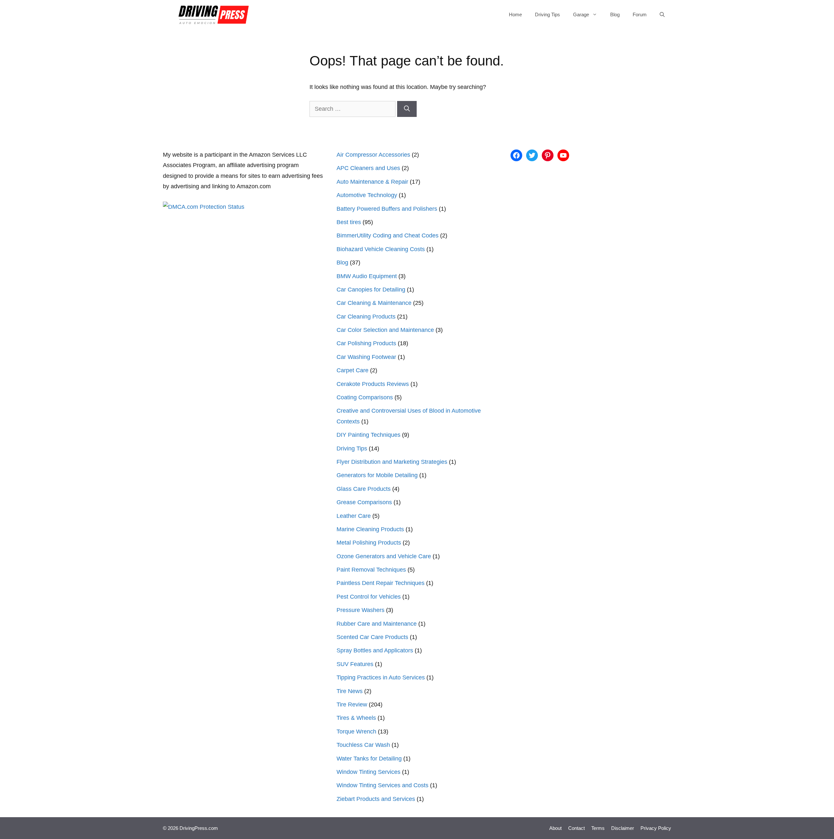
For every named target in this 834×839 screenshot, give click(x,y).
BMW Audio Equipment (367, 276)
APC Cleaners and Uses (368, 168)
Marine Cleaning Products (370, 529)
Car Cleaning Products (366, 316)
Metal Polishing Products (369, 542)
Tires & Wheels (356, 718)
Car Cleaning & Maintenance (374, 303)
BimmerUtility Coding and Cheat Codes (388, 235)
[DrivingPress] (213, 14)
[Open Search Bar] (662, 14)
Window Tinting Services (368, 772)
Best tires (349, 222)
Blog (615, 14)
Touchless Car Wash (363, 745)
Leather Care (354, 516)
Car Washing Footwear (366, 357)
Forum (640, 14)
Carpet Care (352, 370)
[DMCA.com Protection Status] (203, 207)
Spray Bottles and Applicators (375, 650)
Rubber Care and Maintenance (377, 623)
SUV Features (355, 664)
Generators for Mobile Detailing (377, 475)
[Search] (407, 109)
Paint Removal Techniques (371, 569)
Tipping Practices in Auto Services (381, 677)
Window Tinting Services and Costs (382, 785)
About (555, 828)
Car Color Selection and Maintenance (385, 330)
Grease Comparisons (364, 502)
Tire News (350, 691)
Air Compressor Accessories (373, 154)
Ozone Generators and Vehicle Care (384, 556)
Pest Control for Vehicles (369, 596)
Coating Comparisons (365, 397)
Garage (581, 14)
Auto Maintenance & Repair (372, 181)
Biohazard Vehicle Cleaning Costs (381, 249)
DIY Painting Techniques (368, 435)
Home (515, 14)
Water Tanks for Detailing (369, 758)
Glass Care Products (364, 489)
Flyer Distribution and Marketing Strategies (392, 462)
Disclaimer (622, 828)
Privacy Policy (655, 828)
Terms (598, 828)
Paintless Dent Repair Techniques (380, 583)
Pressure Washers (360, 610)
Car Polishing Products (366, 343)
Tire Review (352, 704)
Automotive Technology (367, 195)
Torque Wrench (356, 731)
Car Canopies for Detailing (371, 289)
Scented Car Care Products (372, 637)
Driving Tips (547, 14)
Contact (576, 828)
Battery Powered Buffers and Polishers (387, 209)
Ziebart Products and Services (376, 799)
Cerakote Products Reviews (373, 384)
